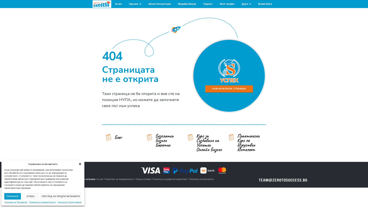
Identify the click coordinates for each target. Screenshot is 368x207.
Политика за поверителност (42, 202)
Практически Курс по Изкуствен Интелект (248, 143)
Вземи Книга (265, 4)
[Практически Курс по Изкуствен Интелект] (231, 137)
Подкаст (208, 4)
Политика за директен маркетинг (169, 179)
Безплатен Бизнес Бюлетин (164, 140)
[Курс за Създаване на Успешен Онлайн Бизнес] (190, 137)
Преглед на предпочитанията (61, 196)
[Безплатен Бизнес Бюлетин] (149, 137)
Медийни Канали (187, 4)
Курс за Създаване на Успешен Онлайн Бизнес (209, 143)
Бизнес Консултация (159, 4)
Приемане (12, 196)
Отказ (30, 196)
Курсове (133, 4)
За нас (118, 4)
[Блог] (108, 137)
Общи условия (143, 179)
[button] (80, 164)
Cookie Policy (16, 202)
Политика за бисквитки (201, 179)
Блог (118, 137)
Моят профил (227, 4)
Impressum (62, 202)
